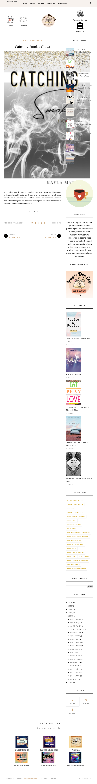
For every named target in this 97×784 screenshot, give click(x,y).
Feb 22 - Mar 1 (75, 656)
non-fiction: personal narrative (78, 533)
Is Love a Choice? (82, 109)
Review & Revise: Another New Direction (78, 340)
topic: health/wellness (75, 545)
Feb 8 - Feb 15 (75, 662)
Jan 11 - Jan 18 (75, 676)
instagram (86, 704)
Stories (41, 3)
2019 (70, 609)
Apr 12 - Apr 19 (75, 632)
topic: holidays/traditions (76, 569)
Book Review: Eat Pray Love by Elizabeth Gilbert (83, 64)
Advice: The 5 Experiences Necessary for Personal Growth (84, 124)
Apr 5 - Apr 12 (75, 636)
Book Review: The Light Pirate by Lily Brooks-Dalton (84, 88)
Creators (51, 3)
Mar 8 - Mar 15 (75, 649)
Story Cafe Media (31, 779)
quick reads (71, 529)
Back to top (84, 779)
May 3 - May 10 (75, 619)
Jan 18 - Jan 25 (75, 672)
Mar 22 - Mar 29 (75, 642)
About (32, 3)
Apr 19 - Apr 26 (75, 626)
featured (70, 509)
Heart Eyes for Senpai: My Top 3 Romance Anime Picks (83, 136)
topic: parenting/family (75, 553)
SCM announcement (74, 525)
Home (25, 3)
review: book (71, 521)
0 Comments (56, 223)
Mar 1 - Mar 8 (74, 652)
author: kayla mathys (32, 41)
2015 (70, 616)
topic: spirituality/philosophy (77, 537)
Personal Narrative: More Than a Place (79, 479)
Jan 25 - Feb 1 (74, 669)
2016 (70, 613)
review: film (71, 557)
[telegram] (35, 223)
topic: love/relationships (76, 517)
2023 (70, 603)
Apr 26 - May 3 (75, 622)
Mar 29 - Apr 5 (75, 639)
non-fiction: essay (73, 565)
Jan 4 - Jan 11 (74, 679)
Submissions (63, 3)
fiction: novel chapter (75, 505)
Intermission (80, 157)
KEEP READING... (32, 212)
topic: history (83, 557)
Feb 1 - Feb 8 (74, 666)
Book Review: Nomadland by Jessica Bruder (83, 52)
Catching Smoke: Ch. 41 (32, 46)
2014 (70, 682)
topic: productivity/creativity (77, 561)
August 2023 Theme (83, 145)
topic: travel (71, 549)
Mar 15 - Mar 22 (75, 646)
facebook (72, 713)
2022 (70, 606)
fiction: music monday (75, 513)
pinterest (73, 704)
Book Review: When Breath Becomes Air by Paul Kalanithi (84, 100)
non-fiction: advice (74, 541)
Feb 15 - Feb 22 (75, 659)
